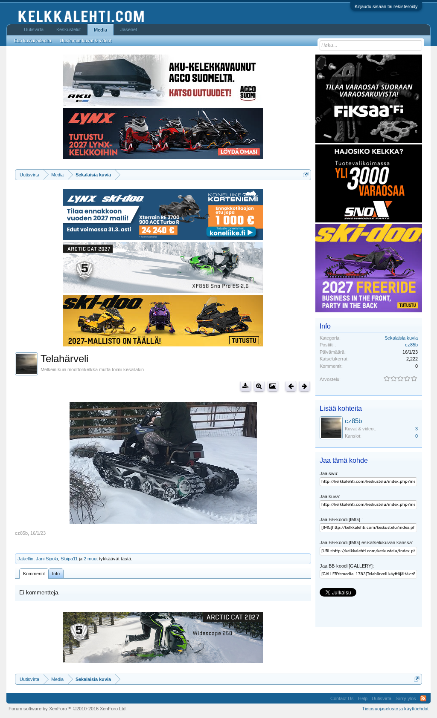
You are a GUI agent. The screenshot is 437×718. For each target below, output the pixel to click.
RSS (423, 698)
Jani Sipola (47, 558)
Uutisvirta (34, 29)
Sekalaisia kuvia (401, 337)
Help (362, 698)
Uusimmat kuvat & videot (85, 40)
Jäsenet (128, 29)
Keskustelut (68, 29)
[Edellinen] (291, 386)
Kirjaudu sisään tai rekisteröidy (386, 6)
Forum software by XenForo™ (68, 708)
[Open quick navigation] (306, 174)
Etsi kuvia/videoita (32, 40)
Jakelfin (25, 558)
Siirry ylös (406, 698)
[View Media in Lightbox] (273, 386)
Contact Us (342, 698)
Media (100, 29)
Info (56, 573)
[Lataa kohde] (245, 386)
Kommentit (34, 573)
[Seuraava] (304, 386)
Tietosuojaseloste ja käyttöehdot (395, 708)
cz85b (21, 533)
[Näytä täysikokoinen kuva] (259, 386)
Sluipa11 (69, 558)
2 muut (91, 558)
